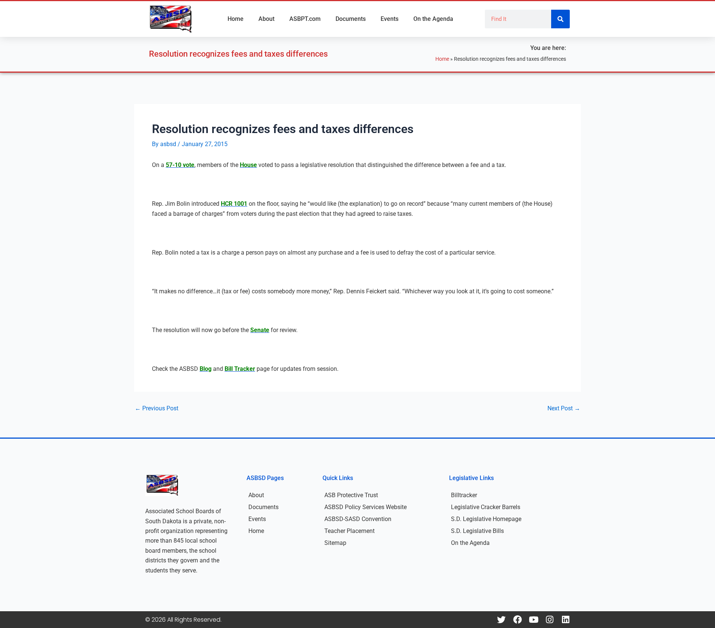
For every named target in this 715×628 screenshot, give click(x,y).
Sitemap (335, 542)
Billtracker (464, 495)
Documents (351, 18)
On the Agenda (433, 18)
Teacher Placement (349, 530)
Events (389, 18)
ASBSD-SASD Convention (357, 519)
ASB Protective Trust (351, 495)
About (266, 18)
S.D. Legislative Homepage (486, 519)
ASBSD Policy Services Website (365, 507)
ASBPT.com (305, 18)
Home (236, 18)
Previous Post (156, 408)
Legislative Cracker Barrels (485, 507)
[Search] (560, 19)
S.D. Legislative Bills (477, 530)
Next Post (563, 408)
